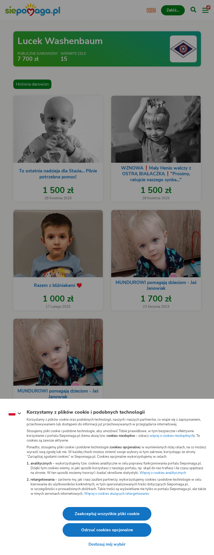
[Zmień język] (14, 413)
